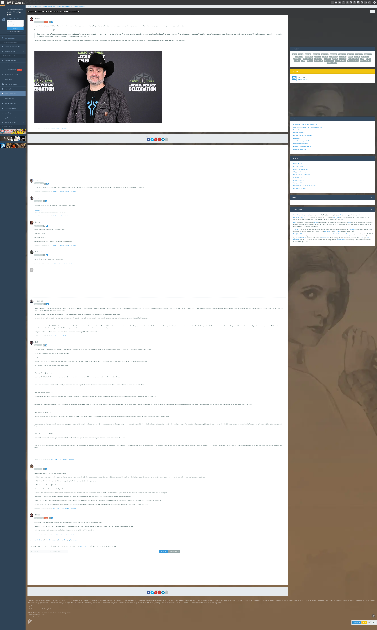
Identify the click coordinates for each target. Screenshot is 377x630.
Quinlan (326, 231)
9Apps (40, 210)
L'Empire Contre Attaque (252, 600)
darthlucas (38, 301)
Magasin (357, 56)
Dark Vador (350, 600)
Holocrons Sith (297, 183)
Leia (330, 600)
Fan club (317, 56)
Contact (59, 613)
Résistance (303, 238)
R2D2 (367, 600)
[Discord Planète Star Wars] (358, 2)
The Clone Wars (340, 60)
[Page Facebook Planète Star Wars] (343, 2)
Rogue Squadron (353, 58)
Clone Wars (87, 603)
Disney (102, 600)
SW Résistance (328, 60)
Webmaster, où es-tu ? (299, 130)
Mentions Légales (38, 613)
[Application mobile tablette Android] (340, 2)
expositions (98, 603)
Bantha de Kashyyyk (299, 218)
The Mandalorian (353, 60)
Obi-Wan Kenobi (307, 58)
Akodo (37, 465)
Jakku (340, 215)
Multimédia (297, 58)
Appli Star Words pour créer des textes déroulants (307, 127)
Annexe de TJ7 (297, 177)
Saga (362, 58)
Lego (68, 603)
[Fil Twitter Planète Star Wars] (351, 2)
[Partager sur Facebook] (148, 139)
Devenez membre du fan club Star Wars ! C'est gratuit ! (15, 12)
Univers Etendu (365, 60)
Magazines (365, 56)
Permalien (64, 128)
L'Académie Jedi (298, 166)
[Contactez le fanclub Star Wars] (366, 2)
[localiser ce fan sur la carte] (50, 22)
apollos (37, 197)
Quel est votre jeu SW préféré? (302, 146)
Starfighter (318, 60)
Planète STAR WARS (15, 2)
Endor (316, 222)
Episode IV (333, 54)
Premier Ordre (337, 234)
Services (296, 60)
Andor (294, 54)
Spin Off (309, 60)
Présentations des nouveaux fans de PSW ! (305, 124)
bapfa (69, 540)
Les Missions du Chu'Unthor (301, 175)
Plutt (307, 215)
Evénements (309, 56)
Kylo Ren (358, 600)
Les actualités (38, 540)
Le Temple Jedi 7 (298, 164)
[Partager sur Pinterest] (155, 139)
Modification (56, 191)
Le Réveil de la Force (153, 600)
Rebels (335, 58)
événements (109, 603)
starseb (37, 18)
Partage (356, 622)
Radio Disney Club (45, 609)
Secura (339, 231)
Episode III (325, 54)
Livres (350, 56)
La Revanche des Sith (207, 600)
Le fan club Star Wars (9, 42)
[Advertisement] (156, 161)
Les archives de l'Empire (300, 188)
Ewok (294, 222)
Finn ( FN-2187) (297, 234)
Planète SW (318, 58)
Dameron (296, 240)
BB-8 (373, 600)
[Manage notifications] (373, 615)
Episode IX (342, 54)
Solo (303, 60)
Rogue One (342, 58)
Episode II (316, 54)
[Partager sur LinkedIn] (163, 139)
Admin (53, 128)
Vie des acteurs (332, 62)
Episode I (308, 54)
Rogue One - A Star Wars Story (144, 603)
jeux (64, 603)
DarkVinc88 (38, 251)
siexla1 (37, 222)
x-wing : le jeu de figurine (300, 143)
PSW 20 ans (327, 58)
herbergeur (296, 138)
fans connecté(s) (303, 78)
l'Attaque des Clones (185, 600)
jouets (60, 603)
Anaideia (74, 540)
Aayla (335, 231)
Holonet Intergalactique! (300, 169)
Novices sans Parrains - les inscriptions (304, 186)
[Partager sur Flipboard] (159, 139)
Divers (301, 54)
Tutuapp (36, 210)
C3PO (363, 600)
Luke (326, 600)
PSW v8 (29, 613)
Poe (367, 238)
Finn (305, 234)
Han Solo (335, 600)
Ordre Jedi (352, 229)
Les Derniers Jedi (207, 603)
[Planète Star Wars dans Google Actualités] (362, 2)
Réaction (58, 128)
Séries (368, 58)
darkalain (38, 180)
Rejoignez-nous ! (67, 613)
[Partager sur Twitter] (152, 139)
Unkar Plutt (296, 215)
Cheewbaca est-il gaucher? (301, 141)
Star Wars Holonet (34, 609)
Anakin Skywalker (318, 600)
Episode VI (359, 54)
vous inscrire (84, 546)
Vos (330, 231)
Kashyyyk (336, 218)
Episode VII (367, 54)
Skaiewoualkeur (62, 540)
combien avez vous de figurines (302, 135)
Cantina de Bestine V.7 (299, 180)
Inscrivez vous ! (174, 551)
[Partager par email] (166, 139)
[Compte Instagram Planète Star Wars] (347, 2)
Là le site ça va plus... (299, 132)
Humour (325, 56)
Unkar (303, 215)
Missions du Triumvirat (300, 172)
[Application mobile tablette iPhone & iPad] (336, 2)
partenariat (8, 126)
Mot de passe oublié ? (15, 31)
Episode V (350, 54)
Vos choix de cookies (50, 613)
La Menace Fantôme (129, 600)
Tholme (295, 229)
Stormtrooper (350, 234)
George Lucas (91, 600)
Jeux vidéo (342, 56)
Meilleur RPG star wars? (300, 149)
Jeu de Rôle (333, 56)
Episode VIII (299, 56)
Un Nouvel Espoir (229, 600)
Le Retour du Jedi (275, 600)
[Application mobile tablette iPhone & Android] (332, 2)
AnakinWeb (54, 600)
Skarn (51, 540)
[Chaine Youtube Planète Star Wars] (354, 2)
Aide (364, 622)
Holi (36, 342)
